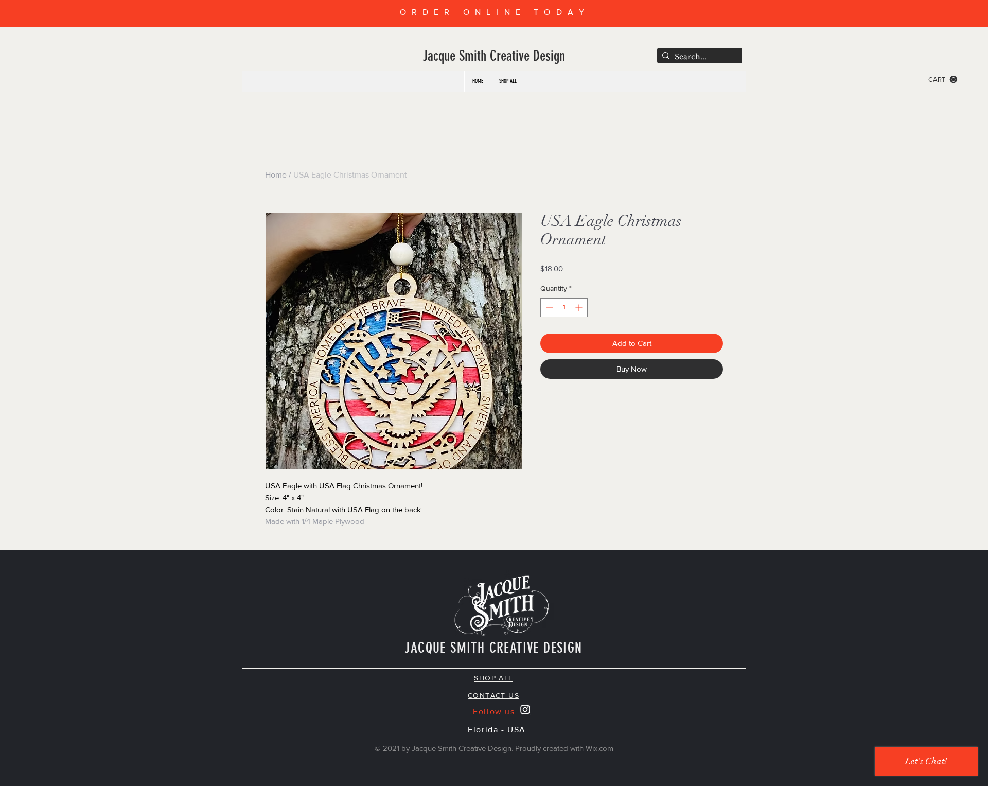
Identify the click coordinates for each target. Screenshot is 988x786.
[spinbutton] (564, 308)
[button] (942, 79)
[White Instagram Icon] (525, 709)
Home (276, 174)
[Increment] (579, 308)
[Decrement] (548, 308)
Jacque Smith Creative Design (493, 55)
